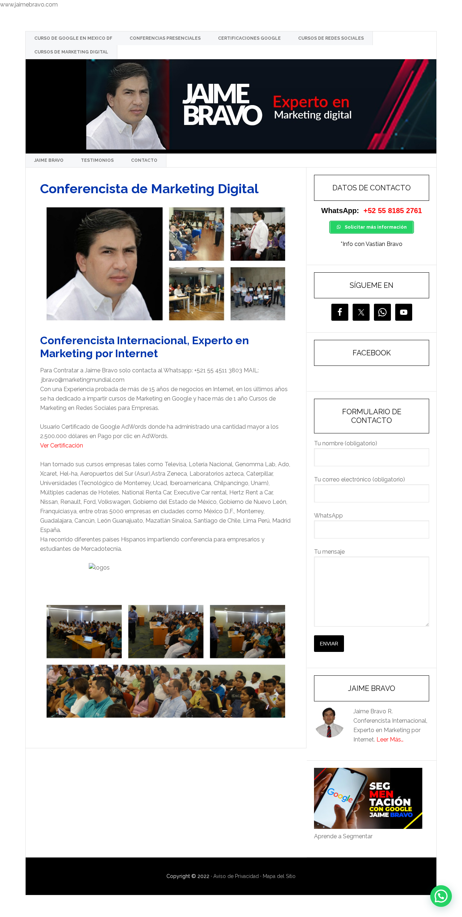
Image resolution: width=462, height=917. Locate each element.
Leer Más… (390, 739)
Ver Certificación (61, 445)
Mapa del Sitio (279, 876)
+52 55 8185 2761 (392, 211)
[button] (441, 896)
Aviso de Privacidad (236, 876)
